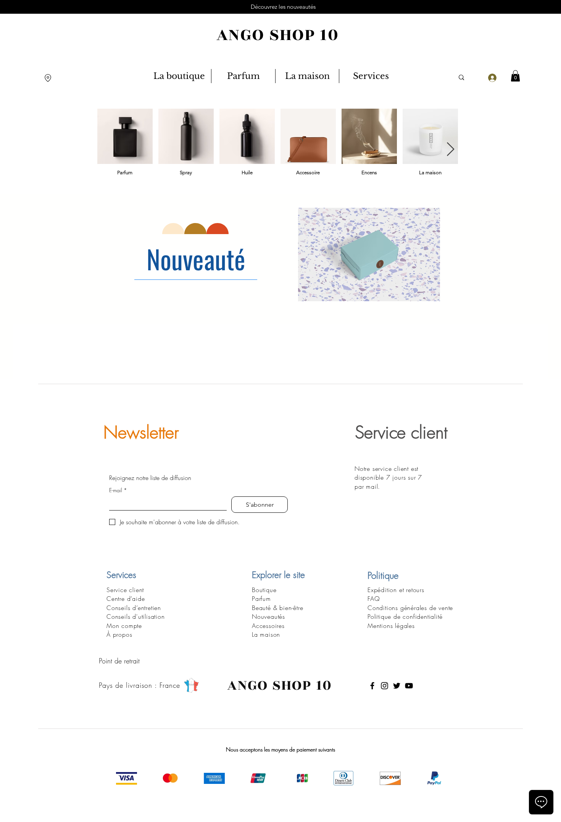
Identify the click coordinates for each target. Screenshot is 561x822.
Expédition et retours (396, 590)
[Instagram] (384, 685)
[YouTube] (409, 685)
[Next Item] (450, 149)
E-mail (118, 490)
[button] (515, 76)
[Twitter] (396, 685)
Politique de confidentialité (405, 616)
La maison (266, 634)
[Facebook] (372, 685)
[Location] (48, 78)
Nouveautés (268, 616)
